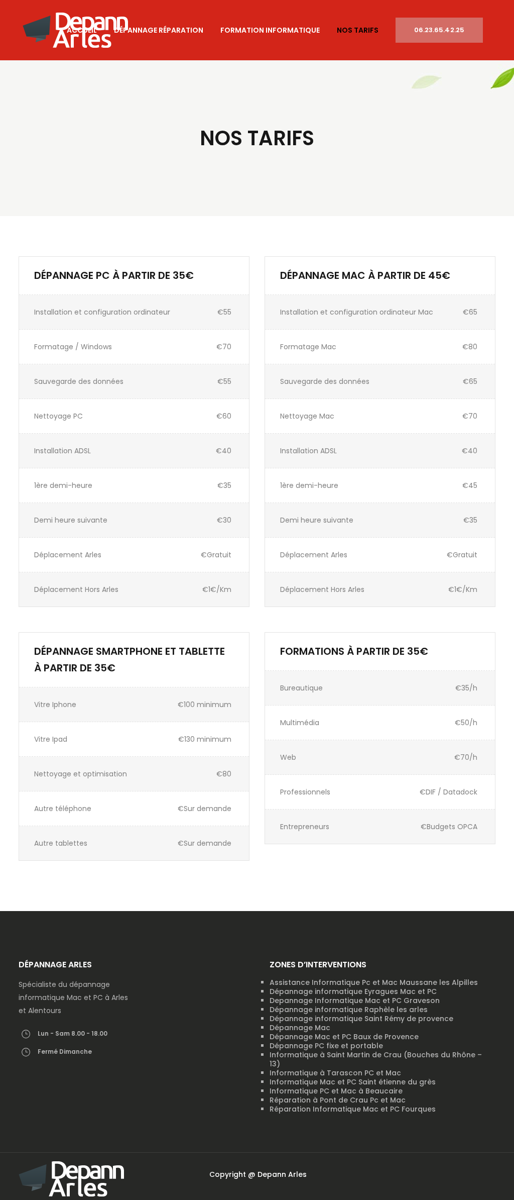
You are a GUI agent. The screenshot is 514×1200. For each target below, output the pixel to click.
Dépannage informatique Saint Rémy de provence (361, 1018)
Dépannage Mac (300, 1027)
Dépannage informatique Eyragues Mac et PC (353, 991)
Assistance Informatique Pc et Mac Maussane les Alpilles (374, 982)
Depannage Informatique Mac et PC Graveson (355, 1000)
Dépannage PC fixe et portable (326, 1045)
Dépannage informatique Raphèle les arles (349, 1009)
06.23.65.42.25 (439, 30)
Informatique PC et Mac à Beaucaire (336, 1090)
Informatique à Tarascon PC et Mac (335, 1072)
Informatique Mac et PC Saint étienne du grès (353, 1081)
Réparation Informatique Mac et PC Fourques (353, 1109)
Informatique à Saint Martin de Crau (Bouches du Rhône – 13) (376, 1059)
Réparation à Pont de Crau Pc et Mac (338, 1100)
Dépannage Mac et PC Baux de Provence (344, 1036)
